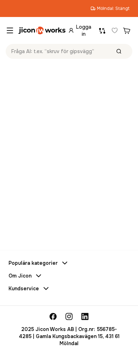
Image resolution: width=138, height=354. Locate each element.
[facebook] (53, 316)
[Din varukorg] (126, 30)
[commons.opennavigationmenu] (10, 30)
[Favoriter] (115, 30)
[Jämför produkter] (102, 30)
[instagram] (69, 316)
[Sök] (119, 51)
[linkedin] (84, 316)
